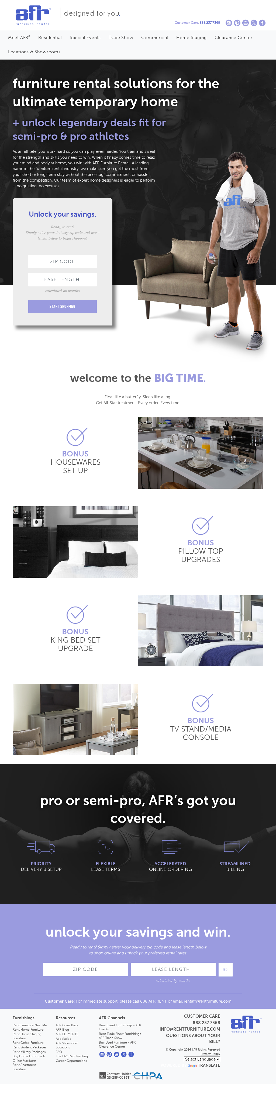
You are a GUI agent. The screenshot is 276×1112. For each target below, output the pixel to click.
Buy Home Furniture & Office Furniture (29, 1058)
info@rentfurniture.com (190, 1029)
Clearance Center (234, 37)
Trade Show (121, 37)
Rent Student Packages (29, 1047)
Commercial (154, 37)
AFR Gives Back (67, 1025)
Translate (209, 1065)
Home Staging (191, 37)
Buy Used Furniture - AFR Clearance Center (117, 1044)
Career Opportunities (71, 1061)
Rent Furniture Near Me (30, 1025)
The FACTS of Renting (72, 1056)
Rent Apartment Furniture (24, 1067)
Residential (50, 37)
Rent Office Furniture (28, 1043)
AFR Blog (62, 1029)
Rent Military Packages (29, 1052)
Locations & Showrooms (34, 52)
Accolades (63, 1039)
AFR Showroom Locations (67, 1045)
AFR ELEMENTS (67, 1034)
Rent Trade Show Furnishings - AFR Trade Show (121, 1036)
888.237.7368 (210, 23)
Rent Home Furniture (28, 1029)
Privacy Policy (210, 1054)
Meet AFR (19, 37)
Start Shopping (62, 306)
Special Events (85, 37)
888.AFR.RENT (153, 1001)
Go (225, 969)
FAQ (59, 1052)
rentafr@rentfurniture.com (208, 1001)
